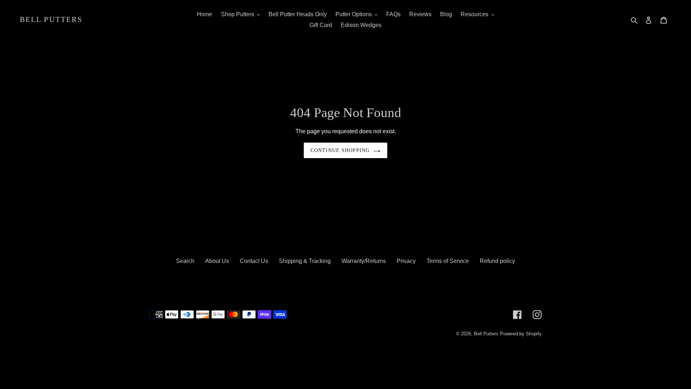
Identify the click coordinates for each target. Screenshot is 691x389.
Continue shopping (340, 150)
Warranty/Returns (364, 261)
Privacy (406, 261)
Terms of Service (447, 261)
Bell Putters (51, 19)
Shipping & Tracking (305, 261)
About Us (217, 261)
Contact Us (254, 261)
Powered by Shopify (521, 333)
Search (185, 261)
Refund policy (497, 261)
